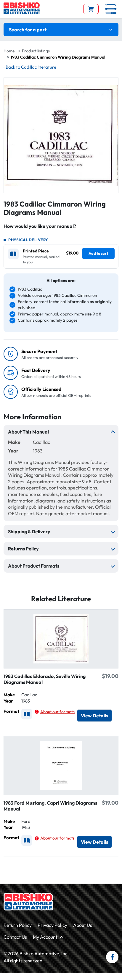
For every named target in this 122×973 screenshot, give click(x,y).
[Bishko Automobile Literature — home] (22, 8)
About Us (82, 925)
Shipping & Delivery (29, 531)
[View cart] (91, 9)
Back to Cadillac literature (30, 67)
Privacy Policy (52, 925)
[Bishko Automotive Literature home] (28, 902)
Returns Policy (23, 549)
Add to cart (98, 253)
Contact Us (15, 937)
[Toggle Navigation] (110, 8)
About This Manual (28, 432)
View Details (94, 716)
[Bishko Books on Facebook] (112, 957)
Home (9, 51)
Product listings (36, 51)
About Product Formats (33, 566)
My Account (45, 937)
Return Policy (18, 925)
